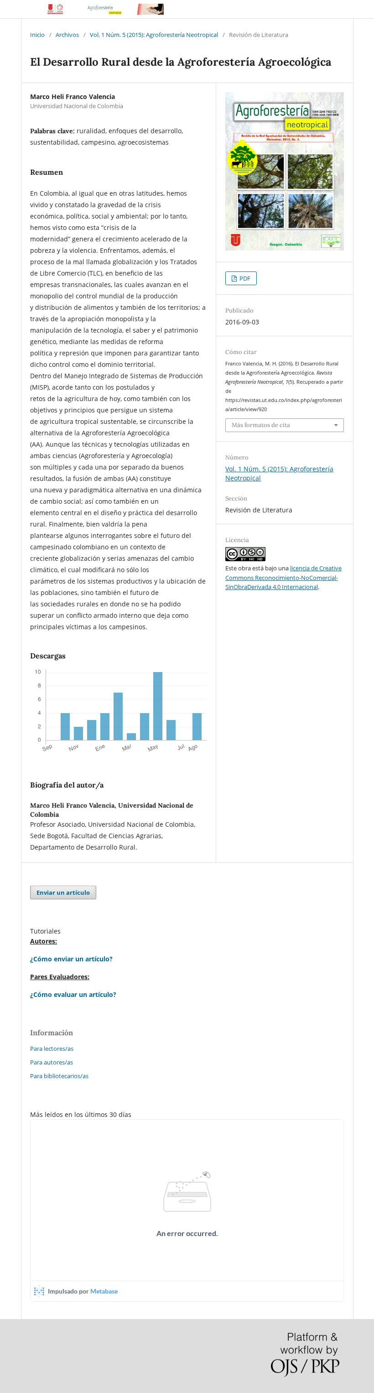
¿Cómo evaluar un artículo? (73, 994)
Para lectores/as (51, 1048)
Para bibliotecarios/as (59, 1076)
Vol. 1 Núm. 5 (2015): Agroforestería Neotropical (154, 35)
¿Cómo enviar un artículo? (71, 959)
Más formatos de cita (261, 425)
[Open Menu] (30, 9)
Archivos (67, 35)
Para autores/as (51, 1062)
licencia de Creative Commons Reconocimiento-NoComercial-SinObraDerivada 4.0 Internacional (283, 577)
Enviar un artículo (63, 892)
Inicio (37, 35)
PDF (244, 278)
